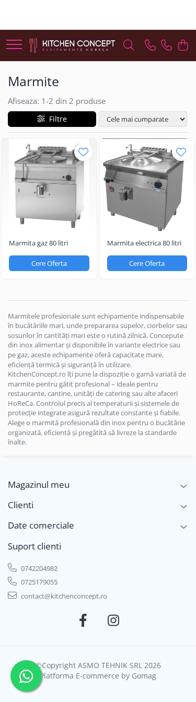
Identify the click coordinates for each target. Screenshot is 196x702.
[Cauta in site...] (128, 46)
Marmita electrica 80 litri (144, 243)
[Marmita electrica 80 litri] (147, 185)
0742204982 (38, 568)
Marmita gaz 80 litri (38, 243)
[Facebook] (83, 620)
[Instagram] (113, 620)
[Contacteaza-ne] (150, 46)
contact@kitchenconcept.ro (63, 596)
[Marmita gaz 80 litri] (49, 185)
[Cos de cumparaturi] (182, 46)
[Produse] (14, 45)
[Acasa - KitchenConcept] (72, 45)
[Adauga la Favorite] (83, 152)
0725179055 (38, 582)
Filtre (56, 119)
